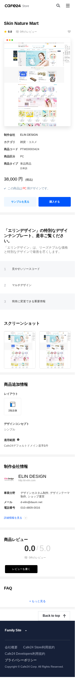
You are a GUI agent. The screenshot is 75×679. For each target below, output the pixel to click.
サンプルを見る (20, 201)
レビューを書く (21, 569)
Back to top (51, 615)
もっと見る (39, 601)
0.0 (10, 31)
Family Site (13, 630)
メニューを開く (67, 5)
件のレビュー (28, 31)
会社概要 (11, 647)
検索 (58, 5)
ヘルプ (18, 439)
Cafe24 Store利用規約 (39, 647)
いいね (69, 31)
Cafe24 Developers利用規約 (25, 653)
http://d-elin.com (27, 480)
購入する (54, 201)
